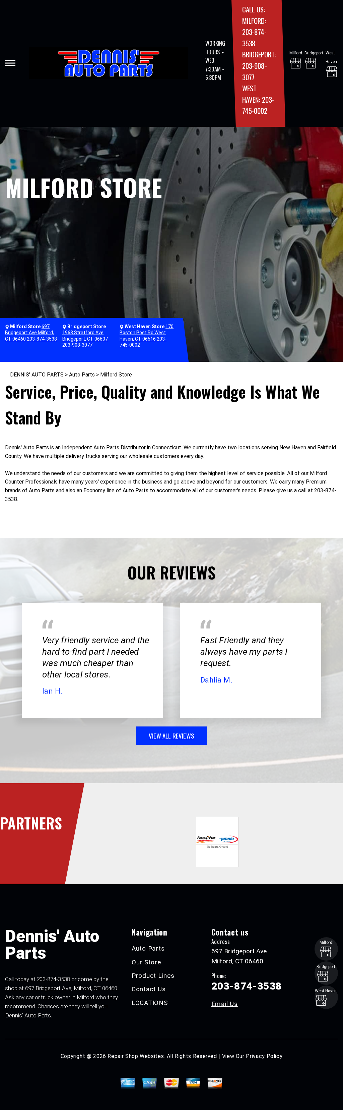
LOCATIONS (150, 1003)
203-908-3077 (77, 345)
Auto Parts (82, 374)
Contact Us (149, 989)
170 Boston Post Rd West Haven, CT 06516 (147, 332)
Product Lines (153, 975)
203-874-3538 (42, 339)
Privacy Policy (264, 1056)
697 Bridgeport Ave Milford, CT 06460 (29, 332)
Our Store (146, 962)
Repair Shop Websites (136, 1056)
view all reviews (171, 735)
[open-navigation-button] (10, 63)
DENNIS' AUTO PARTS (37, 374)
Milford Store (116, 374)
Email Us (224, 1004)
